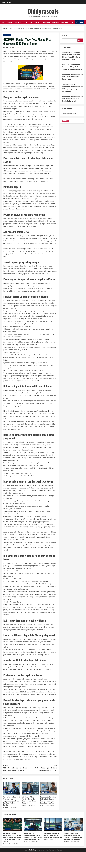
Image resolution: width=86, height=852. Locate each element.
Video (81, 22)
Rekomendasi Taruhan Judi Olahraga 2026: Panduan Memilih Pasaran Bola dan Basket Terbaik (72, 98)
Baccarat (10, 22)
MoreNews (49, 850)
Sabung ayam (46, 22)
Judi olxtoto (18, 22)
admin (5, 47)
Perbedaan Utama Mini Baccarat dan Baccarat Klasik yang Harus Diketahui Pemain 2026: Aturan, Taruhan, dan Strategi (12, 837)
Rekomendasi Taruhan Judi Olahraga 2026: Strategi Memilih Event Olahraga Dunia (72, 76)
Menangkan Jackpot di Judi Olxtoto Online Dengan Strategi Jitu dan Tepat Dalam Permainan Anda (48, 800)
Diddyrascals (43, 10)
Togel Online (65, 22)
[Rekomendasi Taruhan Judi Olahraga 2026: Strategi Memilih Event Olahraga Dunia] (53, 824)
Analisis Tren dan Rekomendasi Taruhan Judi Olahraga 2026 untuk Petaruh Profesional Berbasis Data (72, 67)
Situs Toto (65, 120)
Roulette (37, 22)
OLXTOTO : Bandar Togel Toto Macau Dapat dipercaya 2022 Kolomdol (15, 768)
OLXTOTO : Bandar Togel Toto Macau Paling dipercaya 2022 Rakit (45, 768)
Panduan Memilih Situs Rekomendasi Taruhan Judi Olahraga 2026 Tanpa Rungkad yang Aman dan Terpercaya (73, 836)
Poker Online (28, 22)
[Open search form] (72, 22)
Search (64, 35)
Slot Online (55, 22)
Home (3, 22)
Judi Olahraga (29, 829)
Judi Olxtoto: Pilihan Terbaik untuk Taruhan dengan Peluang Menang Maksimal (29, 800)
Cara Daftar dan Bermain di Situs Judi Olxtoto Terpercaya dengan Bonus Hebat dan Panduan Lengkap (11, 801)
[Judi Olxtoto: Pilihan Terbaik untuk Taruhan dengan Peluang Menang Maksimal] (30, 788)
